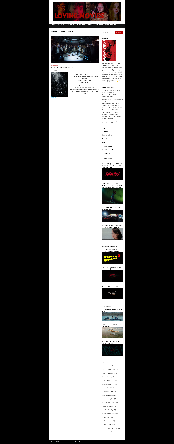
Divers (99, 27)
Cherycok (104, 90)
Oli (102, 121)
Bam (80, 442)
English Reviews (72, 27)
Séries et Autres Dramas (110, 24)
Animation (90, 24)
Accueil (54, 24)
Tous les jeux (93, 27)
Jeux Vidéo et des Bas (108, 150)
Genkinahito (105, 142)
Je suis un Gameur (107, 146)
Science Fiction (54, 65)
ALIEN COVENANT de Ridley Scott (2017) (62, 67)
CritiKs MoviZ (105, 131)
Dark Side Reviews (107, 139)
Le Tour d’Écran (106, 153)
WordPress (75, 442)
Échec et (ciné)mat (107, 135)
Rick (103, 95)
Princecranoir (105, 103)
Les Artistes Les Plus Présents (59, 27)
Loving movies (62, 442)
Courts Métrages (99, 24)
